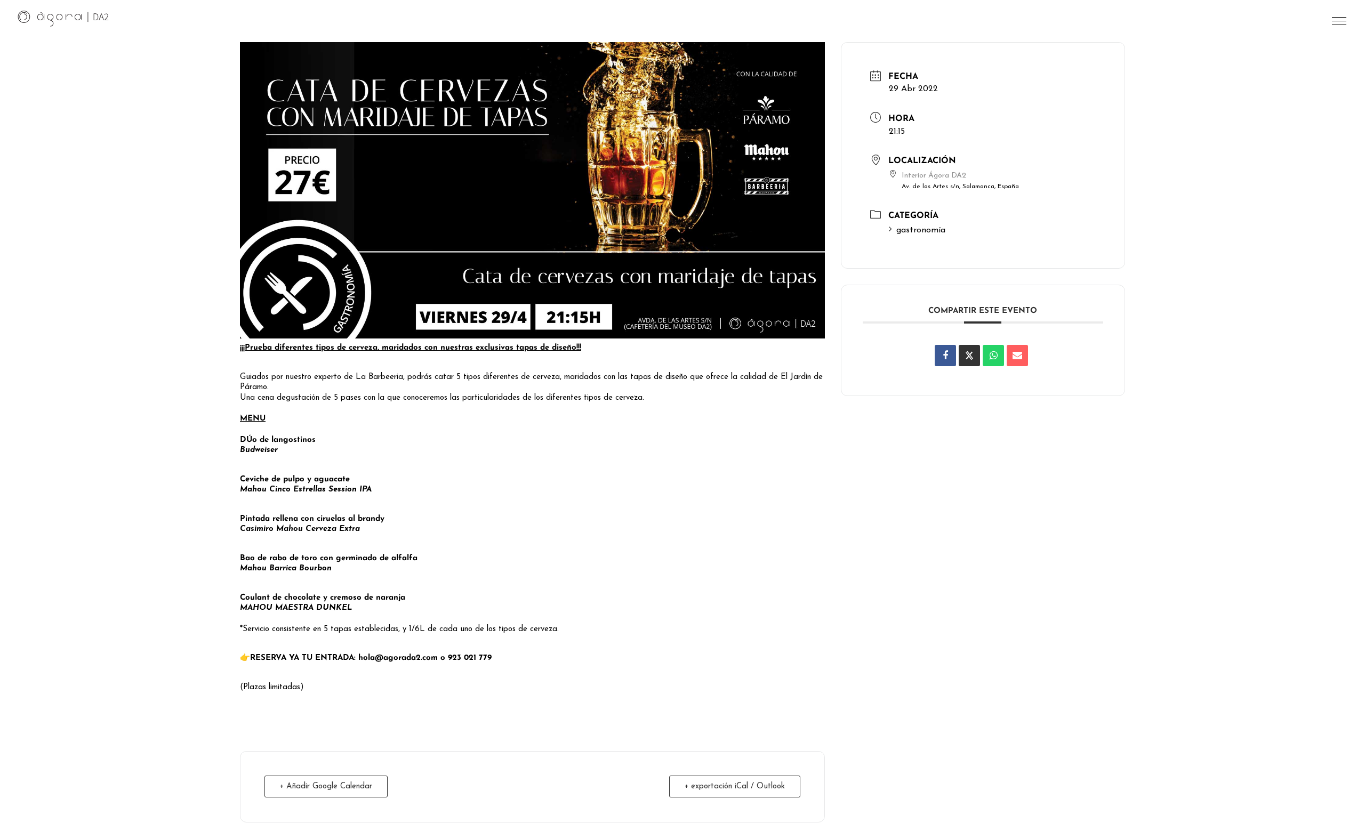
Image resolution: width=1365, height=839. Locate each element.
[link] (63, 18)
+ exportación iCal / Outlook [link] (735, 786)
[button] (1340, 23)
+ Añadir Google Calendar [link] (326, 786)
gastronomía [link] (920, 230)
